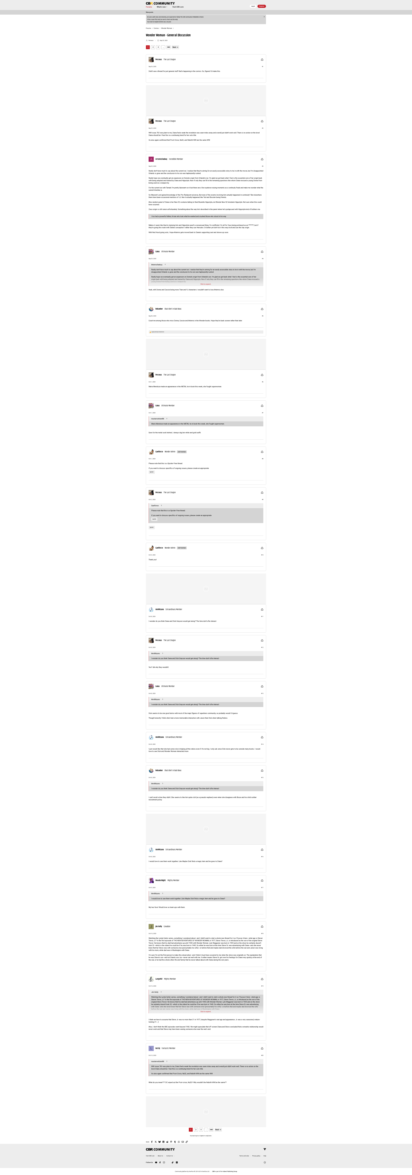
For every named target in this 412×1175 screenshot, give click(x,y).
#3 (262, 166)
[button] (167, 7)
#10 (262, 555)
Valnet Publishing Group (230, 1171)
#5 (262, 316)
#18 (262, 933)
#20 (262, 1055)
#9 (262, 499)
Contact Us (169, 1156)
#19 (262, 986)
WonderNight (160, 880)
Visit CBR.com (178, 7)
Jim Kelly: (155, 992)
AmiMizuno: (156, 653)
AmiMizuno (159, 609)
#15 (262, 777)
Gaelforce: (155, 506)
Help (176, 19)
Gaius (157, 251)
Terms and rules (244, 1156)
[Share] (262, 59)
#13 (262, 693)
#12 (262, 647)
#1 (262, 66)
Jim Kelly (158, 926)
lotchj (157, 1048)
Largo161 (158, 979)
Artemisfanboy (161, 159)
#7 (262, 413)
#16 (262, 856)
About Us (160, 1156)
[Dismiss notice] (264, 17)
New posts (149, 12)
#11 (262, 616)
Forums (149, 7)
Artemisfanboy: (157, 265)
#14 (262, 744)
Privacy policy (256, 1156)
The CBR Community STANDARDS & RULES (192, 17)
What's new (161, 7)
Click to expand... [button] (206, 284)
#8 (262, 459)
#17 (262, 887)
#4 (262, 258)
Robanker (159, 308)
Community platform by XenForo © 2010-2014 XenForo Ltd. (192, 1171)
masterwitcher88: (158, 419)
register (156, 22)
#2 (262, 128)
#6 (262, 382)
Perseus (150, 40)
